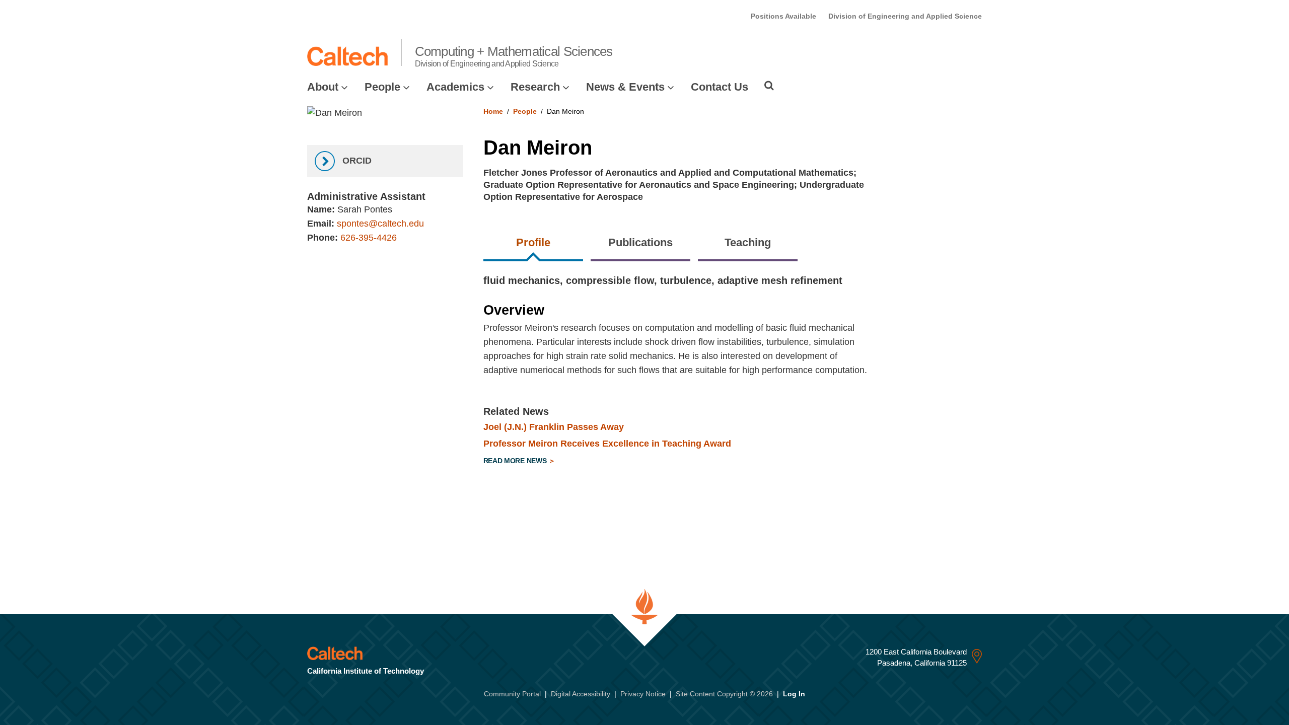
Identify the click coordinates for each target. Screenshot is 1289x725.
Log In (794, 694)
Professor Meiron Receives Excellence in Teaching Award (607, 444)
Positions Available (783, 16)
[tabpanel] (732, 372)
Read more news (516, 461)
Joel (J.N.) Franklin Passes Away (553, 427)
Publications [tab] (640, 242)
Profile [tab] (533, 242)
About (322, 87)
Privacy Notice (643, 694)
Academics (455, 87)
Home (493, 111)
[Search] (769, 86)
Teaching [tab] (748, 242)
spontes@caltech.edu (380, 224)
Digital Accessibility (580, 694)
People (382, 87)
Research (535, 87)
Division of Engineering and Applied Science (905, 16)
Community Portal (512, 694)
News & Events (625, 87)
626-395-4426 (368, 238)
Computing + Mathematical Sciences (514, 56)
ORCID (356, 161)
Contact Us (719, 87)
